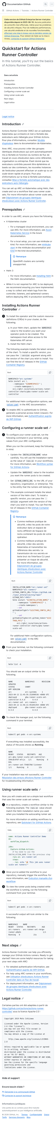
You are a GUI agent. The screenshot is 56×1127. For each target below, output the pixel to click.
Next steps (10, 945)
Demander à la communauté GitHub (20, 1092)
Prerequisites (12, 209)
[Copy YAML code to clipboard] (50, 830)
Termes (24, 1114)
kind (12, 250)
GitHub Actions (12, 10)
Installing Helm (43, 275)
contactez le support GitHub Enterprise (27, 38)
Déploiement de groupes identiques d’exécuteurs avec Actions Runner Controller (31, 569)
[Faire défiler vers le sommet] (50, 1121)
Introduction (11, 124)
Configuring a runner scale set (25, 428)
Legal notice (8, 116)
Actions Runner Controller (42, 10)
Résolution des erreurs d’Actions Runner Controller (27, 777)
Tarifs (4, 1117)
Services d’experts (17, 1117)
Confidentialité (36, 1114)
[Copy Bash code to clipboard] (50, 372)
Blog (28, 1117)
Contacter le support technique (18, 1095)
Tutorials (25, 10)
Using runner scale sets (20, 789)
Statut (46, 1114)
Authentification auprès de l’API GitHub (25, 970)
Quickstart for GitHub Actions (36, 822)
